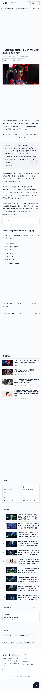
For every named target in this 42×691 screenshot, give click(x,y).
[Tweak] (36, 685)
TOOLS (32, 635)
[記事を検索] (29, 3)
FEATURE (14, 639)
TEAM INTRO (22, 635)
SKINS (19, 642)
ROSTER (5, 56)
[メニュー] (38, 3)
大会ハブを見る (36, 607)
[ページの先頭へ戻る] (37, 679)
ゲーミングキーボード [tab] (24, 313)
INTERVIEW (29, 642)
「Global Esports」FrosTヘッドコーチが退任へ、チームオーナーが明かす (26, 362)
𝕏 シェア (6, 60)
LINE (13, 60)
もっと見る (37, 509)
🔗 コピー (21, 60)
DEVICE (23, 639)
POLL (12, 635)
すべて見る (35, 303)
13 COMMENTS (23, 56)
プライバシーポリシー (29, 665)
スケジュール (37, 8)
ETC (5, 635)
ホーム (25, 658)
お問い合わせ (27, 661)
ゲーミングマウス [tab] (9, 313)
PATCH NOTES (9, 642)
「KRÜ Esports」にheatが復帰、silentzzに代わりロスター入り (24, 371)
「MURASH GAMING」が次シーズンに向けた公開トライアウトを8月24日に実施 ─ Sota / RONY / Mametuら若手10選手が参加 (26, 392)
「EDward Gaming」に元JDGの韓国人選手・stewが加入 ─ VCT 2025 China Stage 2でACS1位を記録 (26, 381)
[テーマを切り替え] (33, 3)
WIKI (6, 639)
